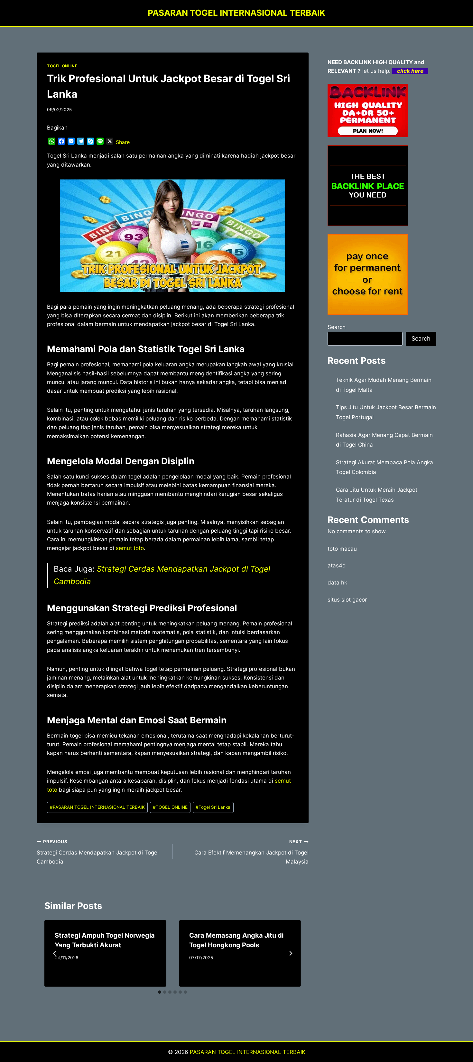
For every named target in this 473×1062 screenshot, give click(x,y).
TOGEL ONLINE (62, 65)
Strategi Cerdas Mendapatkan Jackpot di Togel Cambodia (98, 852)
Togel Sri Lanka (213, 807)
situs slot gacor (347, 599)
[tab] (159, 992)
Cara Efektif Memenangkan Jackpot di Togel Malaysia (251, 852)
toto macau (342, 548)
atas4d (337, 565)
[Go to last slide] (55, 953)
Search (337, 327)
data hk (337, 582)
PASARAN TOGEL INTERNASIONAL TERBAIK (97, 807)
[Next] (290, 953)
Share (123, 142)
